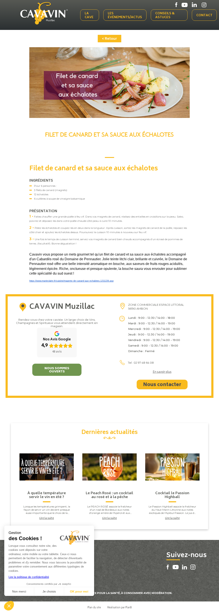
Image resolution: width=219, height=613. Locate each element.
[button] (9, 606)
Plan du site (94, 607)
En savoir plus (162, 372)
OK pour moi (79, 591)
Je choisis (49, 591)
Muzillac (50, 21)
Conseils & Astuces (165, 15)
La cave (89, 15)
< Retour (109, 39)
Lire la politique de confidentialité (29, 577)
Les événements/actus (125, 15)
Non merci (19, 591)
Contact (204, 15)
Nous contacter (162, 385)
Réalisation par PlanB (119, 607)
